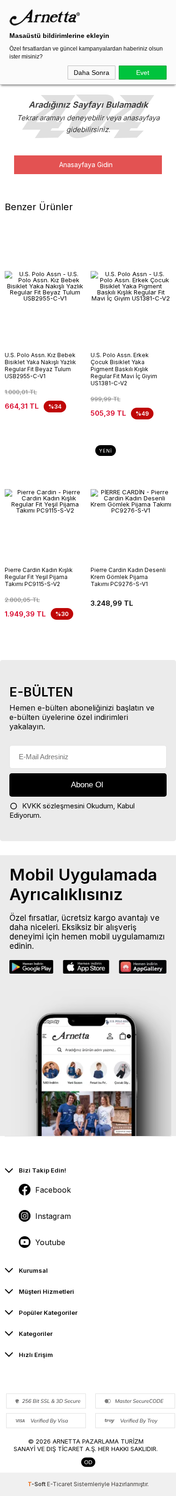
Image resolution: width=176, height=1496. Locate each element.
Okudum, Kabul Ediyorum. (72, 810)
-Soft (37, 1484)
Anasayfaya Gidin (86, 165)
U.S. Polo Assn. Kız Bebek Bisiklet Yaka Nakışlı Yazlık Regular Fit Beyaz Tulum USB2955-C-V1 (40, 366)
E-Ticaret (59, 1484)
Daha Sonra (91, 72)
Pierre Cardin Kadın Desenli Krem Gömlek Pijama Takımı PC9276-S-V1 (128, 576)
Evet (142, 72)
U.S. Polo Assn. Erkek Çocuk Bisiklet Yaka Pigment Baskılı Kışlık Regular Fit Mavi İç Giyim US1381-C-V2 (124, 369)
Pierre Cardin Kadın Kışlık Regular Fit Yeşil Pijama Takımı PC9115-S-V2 (39, 576)
